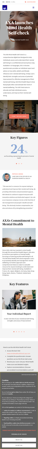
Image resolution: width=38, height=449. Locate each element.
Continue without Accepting (29, 374)
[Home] (4, 7)
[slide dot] (16, 163)
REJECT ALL (19, 440)
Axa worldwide (31, 2)
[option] (19, 152)
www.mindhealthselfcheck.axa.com (18, 353)
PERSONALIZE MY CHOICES (19, 434)
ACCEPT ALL (19, 445)
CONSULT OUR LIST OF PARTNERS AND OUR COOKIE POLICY (19, 430)
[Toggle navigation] (33, 7)
